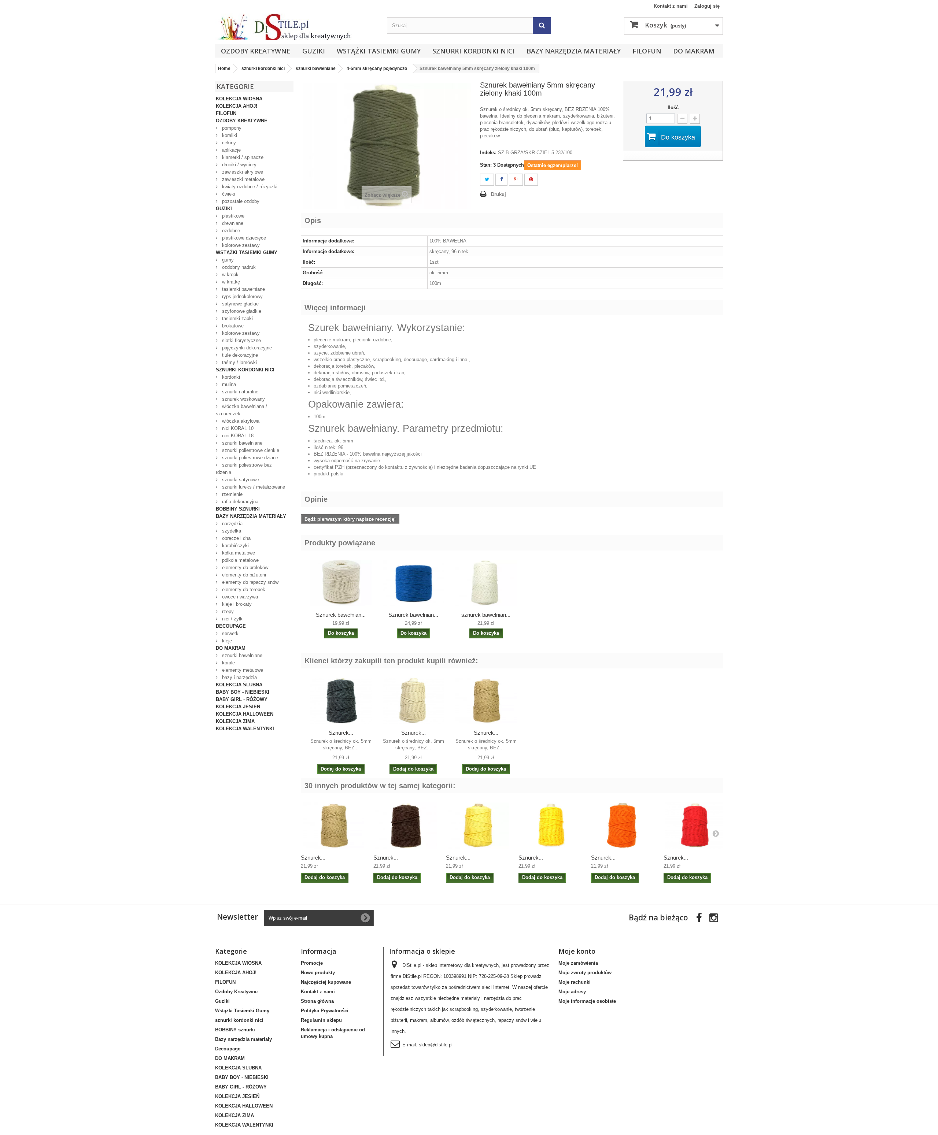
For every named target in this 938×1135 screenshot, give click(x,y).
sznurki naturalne (239, 391)
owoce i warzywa (239, 597)
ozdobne (230, 230)
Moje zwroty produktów (585, 972)
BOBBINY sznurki (238, 509)
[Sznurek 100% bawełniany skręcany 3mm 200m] (485, 583)
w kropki (230, 274)
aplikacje (231, 150)
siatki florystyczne (241, 340)
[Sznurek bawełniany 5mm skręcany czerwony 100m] (696, 825)
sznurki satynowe (240, 479)
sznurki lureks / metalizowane (253, 487)
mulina (228, 384)
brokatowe (232, 326)
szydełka (231, 531)
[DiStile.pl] (297, 27)
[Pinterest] (531, 180)
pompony (231, 128)
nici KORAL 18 (237, 435)
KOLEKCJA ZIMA (235, 721)
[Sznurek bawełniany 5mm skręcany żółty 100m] (551, 825)
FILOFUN (646, 51)
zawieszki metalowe (243, 179)
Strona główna (317, 1001)
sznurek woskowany (243, 399)
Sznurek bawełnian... (341, 615)
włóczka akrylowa (240, 421)
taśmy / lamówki (239, 362)
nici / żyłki (232, 619)
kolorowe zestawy (240, 245)
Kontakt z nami (671, 6)
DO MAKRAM (693, 51)
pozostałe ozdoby (240, 201)
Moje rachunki (574, 982)
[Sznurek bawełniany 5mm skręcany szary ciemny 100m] (340, 701)
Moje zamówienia (578, 963)
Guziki (313, 51)
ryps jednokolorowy (242, 296)
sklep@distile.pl (436, 1044)
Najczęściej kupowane (326, 982)
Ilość (673, 107)
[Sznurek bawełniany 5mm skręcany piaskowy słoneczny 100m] (485, 701)
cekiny (228, 142)
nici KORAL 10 (237, 428)
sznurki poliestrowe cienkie (250, 450)
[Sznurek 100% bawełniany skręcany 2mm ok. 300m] (340, 583)
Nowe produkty (318, 972)
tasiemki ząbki (237, 318)
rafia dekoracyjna (239, 501)
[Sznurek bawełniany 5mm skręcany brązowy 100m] (406, 825)
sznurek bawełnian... (485, 615)
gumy (227, 260)
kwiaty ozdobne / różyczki (249, 186)
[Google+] (516, 180)
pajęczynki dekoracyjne (246, 347)
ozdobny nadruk (238, 267)
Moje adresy (572, 991)
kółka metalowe (238, 553)
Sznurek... (341, 733)
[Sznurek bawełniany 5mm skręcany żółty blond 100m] (478, 825)
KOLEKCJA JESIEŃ (238, 706)
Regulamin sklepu (321, 1020)
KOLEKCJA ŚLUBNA (239, 684)
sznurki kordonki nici (473, 51)
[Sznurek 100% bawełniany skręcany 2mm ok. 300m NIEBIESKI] (413, 583)
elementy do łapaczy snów (249, 582)
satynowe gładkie (240, 304)
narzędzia (232, 523)
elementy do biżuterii (243, 575)
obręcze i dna (236, 538)
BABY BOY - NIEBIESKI (242, 692)
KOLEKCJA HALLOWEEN (244, 714)
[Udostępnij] (501, 180)
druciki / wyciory (238, 164)
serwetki (230, 633)
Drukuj (498, 194)
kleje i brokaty (236, 604)
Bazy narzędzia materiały (574, 51)
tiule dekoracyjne (239, 355)
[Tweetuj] (487, 180)
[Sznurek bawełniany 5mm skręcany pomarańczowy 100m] (623, 825)
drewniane (232, 223)
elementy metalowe (242, 670)
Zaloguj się (707, 6)
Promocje (312, 963)
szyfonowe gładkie (241, 311)
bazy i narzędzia (239, 677)
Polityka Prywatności (324, 1010)
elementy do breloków (244, 567)
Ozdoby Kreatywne (256, 51)
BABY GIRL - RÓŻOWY (241, 699)
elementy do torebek (243, 589)
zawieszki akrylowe (242, 172)
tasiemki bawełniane (243, 289)
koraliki (229, 135)
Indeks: (488, 152)
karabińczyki (235, 545)
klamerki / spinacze (242, 157)
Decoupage (231, 626)
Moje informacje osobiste (587, 1001)
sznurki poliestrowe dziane (249, 457)
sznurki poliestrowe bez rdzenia (244, 468)
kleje (226, 640)
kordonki (230, 377)
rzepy (227, 611)
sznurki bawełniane (241, 443)
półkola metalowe (240, 560)
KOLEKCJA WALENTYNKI (245, 728)
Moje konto (576, 951)
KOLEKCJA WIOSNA (239, 98)
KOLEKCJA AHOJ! (236, 106)
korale (228, 662)
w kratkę (230, 282)
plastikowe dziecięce (243, 238)
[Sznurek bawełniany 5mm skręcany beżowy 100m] (413, 701)
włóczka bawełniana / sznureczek (241, 410)
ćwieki (228, 194)
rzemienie (232, 494)
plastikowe (232, 216)
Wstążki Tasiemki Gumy (379, 51)
